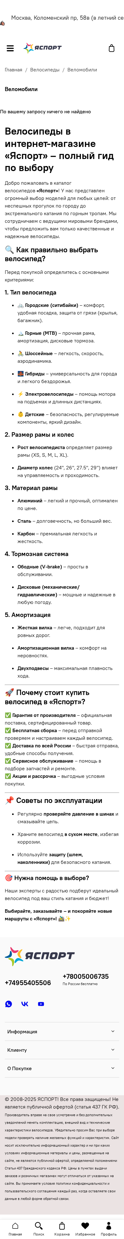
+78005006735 (86, 976)
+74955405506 (28, 982)
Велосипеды (44, 69)
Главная (13, 69)
